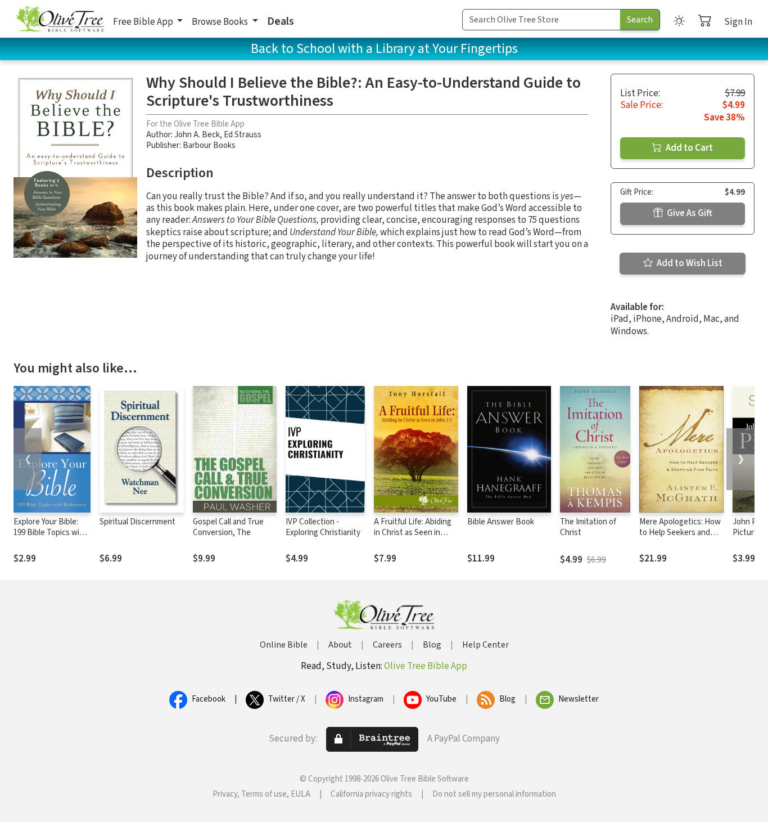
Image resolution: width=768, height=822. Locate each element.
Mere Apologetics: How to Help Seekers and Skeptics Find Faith (680, 532)
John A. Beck (197, 135)
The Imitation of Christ (588, 527)
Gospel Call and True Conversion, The (228, 527)
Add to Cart (688, 148)
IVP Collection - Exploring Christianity (323, 527)
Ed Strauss (242, 135)
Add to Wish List (688, 263)
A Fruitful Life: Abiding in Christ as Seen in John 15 (412, 532)
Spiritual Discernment (137, 522)
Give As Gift (688, 213)
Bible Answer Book (500, 522)
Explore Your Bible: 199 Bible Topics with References (50, 532)
